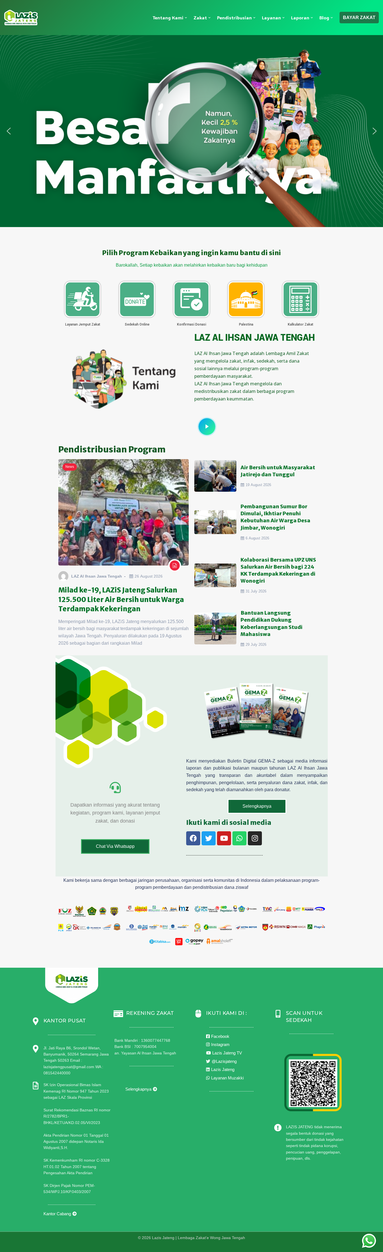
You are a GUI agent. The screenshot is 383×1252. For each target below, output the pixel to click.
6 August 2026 (257, 538)
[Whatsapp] (239, 838)
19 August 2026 (258, 485)
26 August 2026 (149, 576)
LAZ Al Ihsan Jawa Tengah (96, 576)
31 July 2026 (256, 591)
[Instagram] (255, 838)
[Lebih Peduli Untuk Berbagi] (21, 17)
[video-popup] (207, 426)
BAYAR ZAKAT (359, 17)
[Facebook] (193, 838)
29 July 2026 (256, 644)
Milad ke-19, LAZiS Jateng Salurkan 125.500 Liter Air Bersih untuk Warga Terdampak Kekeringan (121, 599)
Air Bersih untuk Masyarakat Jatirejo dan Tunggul (278, 471)
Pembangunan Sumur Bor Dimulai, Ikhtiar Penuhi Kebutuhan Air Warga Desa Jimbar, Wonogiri (275, 517)
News (69, 467)
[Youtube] (224, 838)
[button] (186, 18)
